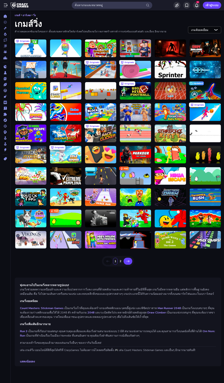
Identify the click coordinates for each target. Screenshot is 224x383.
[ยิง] (5, 126)
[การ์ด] (5, 79)
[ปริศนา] (5, 114)
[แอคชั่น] (5, 150)
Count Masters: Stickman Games (42, 308)
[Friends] (176, 5)
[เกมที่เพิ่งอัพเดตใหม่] (5, 40)
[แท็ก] (5, 159)
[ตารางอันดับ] (5, 58)
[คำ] (5, 102)
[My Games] (186, 5)
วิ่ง (34, 15)
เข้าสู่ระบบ (212, 5)
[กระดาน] (5, 73)
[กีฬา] (5, 85)
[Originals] (5, 46)
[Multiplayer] (5, 52)
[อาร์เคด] (5, 144)
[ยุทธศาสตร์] (5, 132)
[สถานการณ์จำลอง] (5, 138)
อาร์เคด (27, 15)
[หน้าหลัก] (5, 16)
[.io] (5, 67)
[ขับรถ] (5, 90)
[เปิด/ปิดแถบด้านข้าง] (5, 5)
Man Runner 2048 (169, 308)
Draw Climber (156, 313)
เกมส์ (17, 15)
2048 (91, 313)
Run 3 (23, 331)
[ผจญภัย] (5, 120)
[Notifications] (196, 5)
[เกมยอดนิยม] (5, 34)
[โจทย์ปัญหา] (5, 108)
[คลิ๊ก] (5, 96)
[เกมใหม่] (5, 28)
